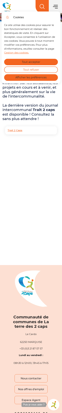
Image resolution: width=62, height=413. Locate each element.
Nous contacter (31, 378)
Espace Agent (31, 400)
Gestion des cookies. (16, 52)
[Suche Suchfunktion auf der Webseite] (42, 6)
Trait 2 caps (44, 109)
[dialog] (30, 47)
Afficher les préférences (31, 77)
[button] (53, 404)
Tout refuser (31, 69)
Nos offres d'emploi (31, 389)
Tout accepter (31, 62)
